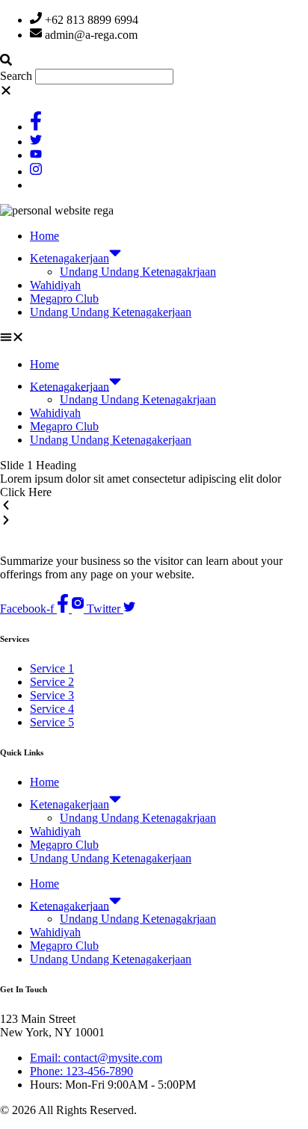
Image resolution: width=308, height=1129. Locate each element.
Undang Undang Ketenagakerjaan (110, 312)
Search (16, 75)
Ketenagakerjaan (69, 258)
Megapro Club (64, 298)
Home (44, 235)
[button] (154, 61)
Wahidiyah (55, 285)
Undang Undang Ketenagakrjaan (138, 271)
